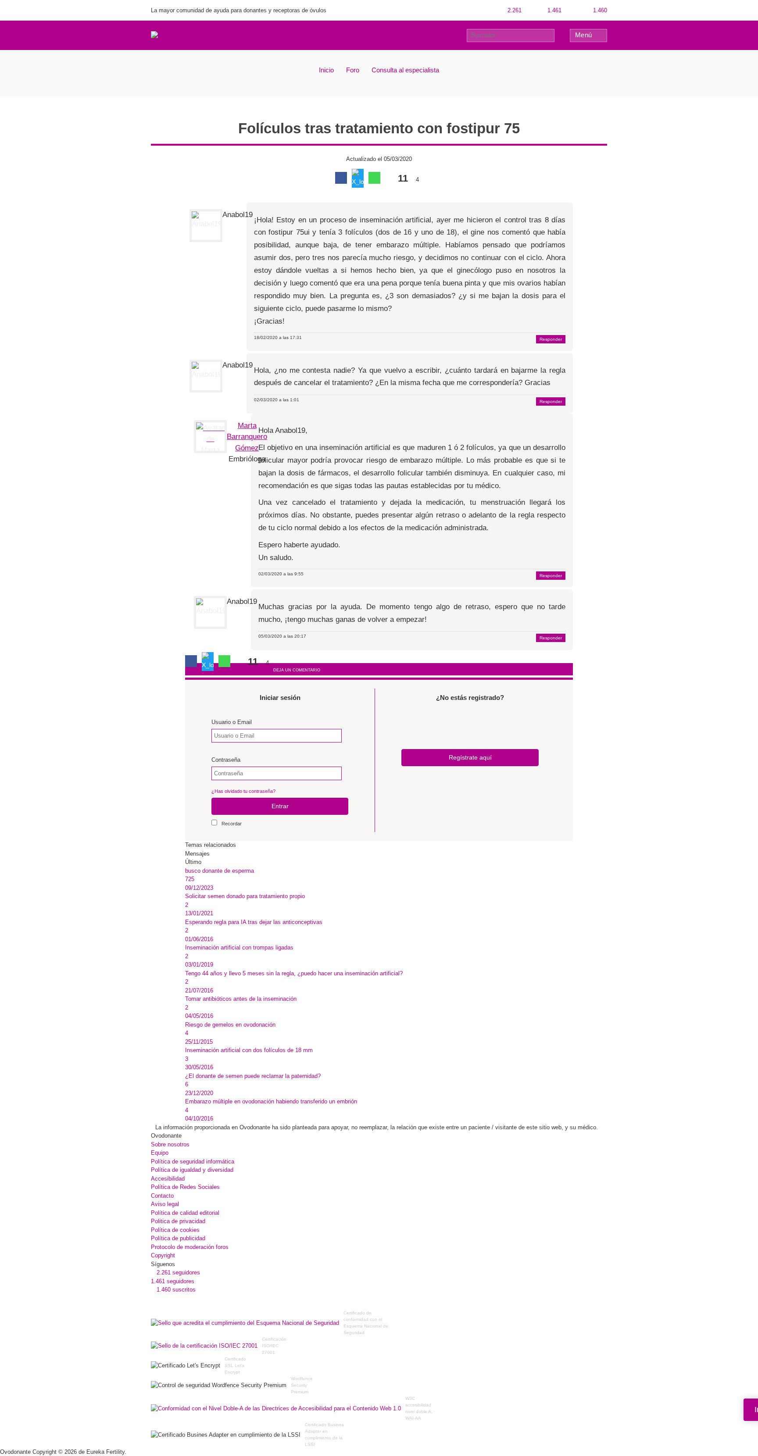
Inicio (326, 70)
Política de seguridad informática (192, 1161)
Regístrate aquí (470, 757)
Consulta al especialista (405, 70)
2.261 (514, 10)
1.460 (599, 10)
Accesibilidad (168, 1178)
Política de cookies (175, 1230)
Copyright (163, 1255)
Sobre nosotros (170, 1144)
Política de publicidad (178, 1238)
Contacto (162, 1195)
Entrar (280, 806)
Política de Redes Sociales (185, 1187)
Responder (551, 339)
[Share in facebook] (341, 178)
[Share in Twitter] (358, 178)
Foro (352, 70)
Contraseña (225, 760)
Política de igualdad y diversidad (192, 1170)
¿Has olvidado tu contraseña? (243, 791)
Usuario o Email (231, 722)
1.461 (553, 10)
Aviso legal (165, 1204)
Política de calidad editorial (185, 1213)
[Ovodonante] (170, 35)
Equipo (159, 1152)
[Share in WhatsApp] (374, 178)
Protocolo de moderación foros (190, 1247)
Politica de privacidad (178, 1221)
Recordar (232, 823)
